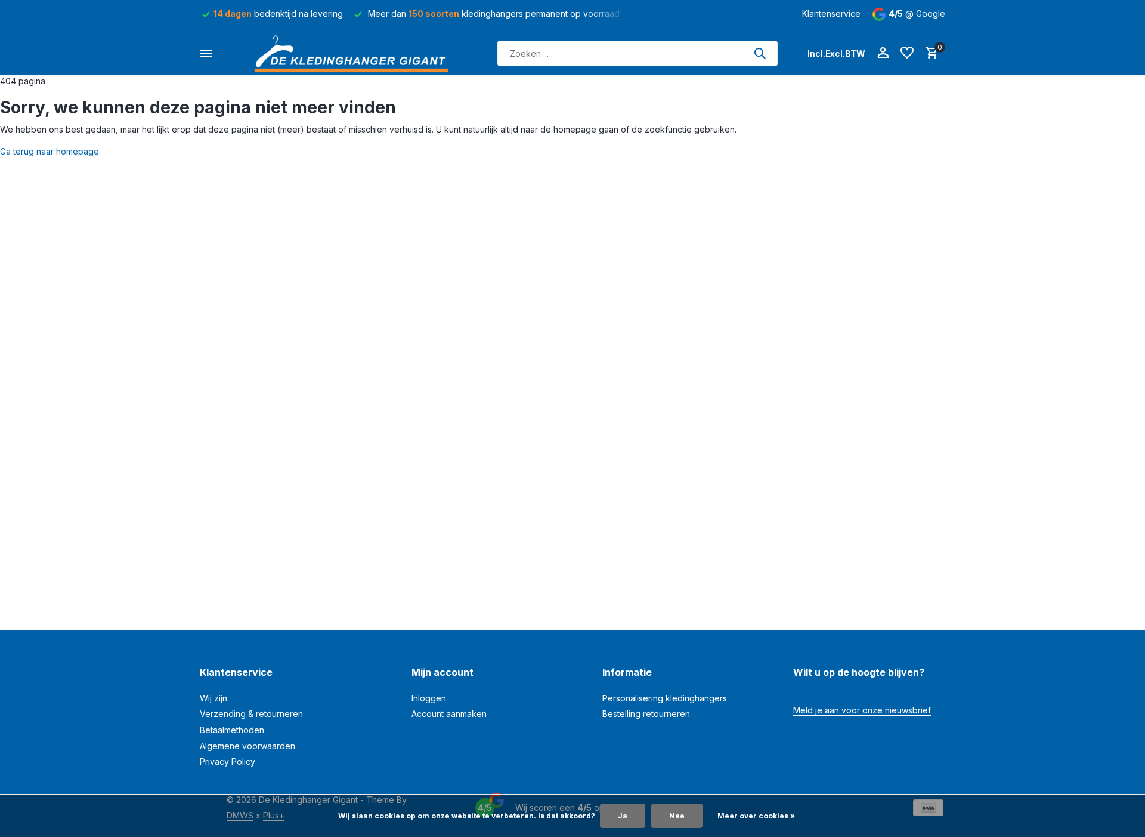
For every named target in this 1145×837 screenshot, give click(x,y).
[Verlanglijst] (907, 53)
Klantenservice (831, 13)
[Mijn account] (883, 53)
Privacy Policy (227, 761)
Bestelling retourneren (646, 714)
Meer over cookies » (756, 815)
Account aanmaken (449, 714)
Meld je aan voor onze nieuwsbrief (862, 710)
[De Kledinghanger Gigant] (355, 53)
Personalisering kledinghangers (664, 698)
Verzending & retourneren (251, 714)
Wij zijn (213, 698)
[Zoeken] (760, 53)
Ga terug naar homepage (49, 151)
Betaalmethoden (232, 730)
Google (930, 13)
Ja (622, 815)
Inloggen (428, 698)
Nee (677, 815)
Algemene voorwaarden (247, 746)
